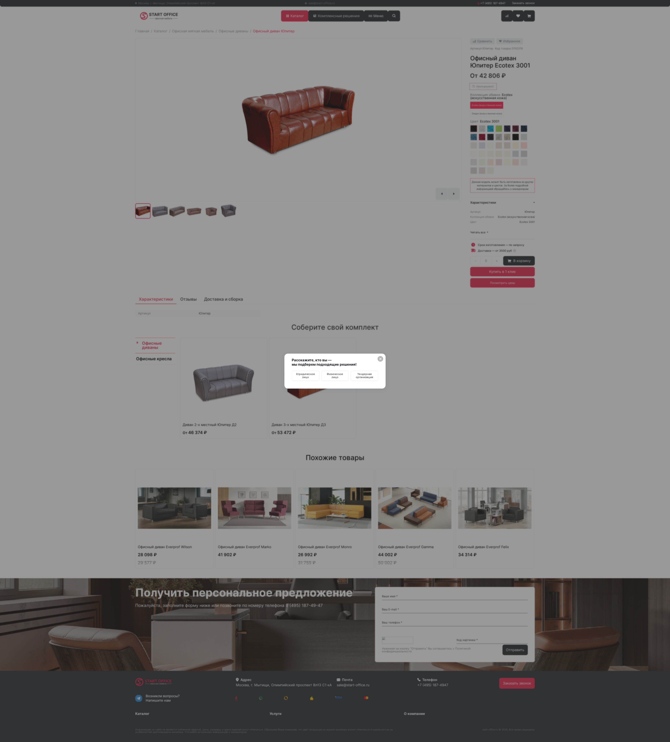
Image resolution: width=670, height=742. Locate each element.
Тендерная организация (364, 375)
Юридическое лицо (305, 375)
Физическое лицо (335, 375)
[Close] (380, 358)
